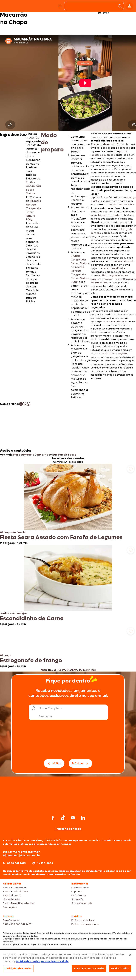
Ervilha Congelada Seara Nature (33, 187)
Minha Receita (11, 899)
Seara (72, 454)
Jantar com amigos (13, 613)
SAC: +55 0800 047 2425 (17, 924)
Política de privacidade (85, 924)
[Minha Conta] (129, 6)
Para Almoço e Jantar (29, 454)
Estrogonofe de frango (31, 660)
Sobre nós (77, 899)
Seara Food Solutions (15, 891)
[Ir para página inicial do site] (68, 807)
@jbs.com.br (11, 851)
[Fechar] (130, 955)
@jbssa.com (10, 855)
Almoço (5, 655)
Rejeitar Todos (120, 968)
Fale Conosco (11, 920)
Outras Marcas (80, 887)
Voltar (57, 763)
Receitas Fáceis (56, 454)
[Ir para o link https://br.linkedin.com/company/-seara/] (83, 818)
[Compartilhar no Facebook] (21, 404)
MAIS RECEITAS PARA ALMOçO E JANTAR (68, 670)
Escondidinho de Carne (32, 618)
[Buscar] (120, 6)
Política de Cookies (28, 961)
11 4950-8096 (45, 863)
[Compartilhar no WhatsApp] (28, 404)
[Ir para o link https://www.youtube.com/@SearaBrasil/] (73, 817)
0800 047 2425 (16, 863)
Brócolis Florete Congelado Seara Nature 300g (33, 210)
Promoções (10, 907)
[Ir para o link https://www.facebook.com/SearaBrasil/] (53, 818)
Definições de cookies (18, 968)
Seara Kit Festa (12, 895)
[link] (68, 504)
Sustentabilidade (81, 903)
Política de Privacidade (55, 961)
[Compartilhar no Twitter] (25, 404)
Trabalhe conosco (68, 829)
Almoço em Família (13, 532)
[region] (68, 962)
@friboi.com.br (30, 851)
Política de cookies (82, 920)
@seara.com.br (30, 855)
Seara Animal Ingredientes (18, 903)
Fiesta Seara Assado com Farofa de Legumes (61, 537)
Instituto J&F (78, 895)
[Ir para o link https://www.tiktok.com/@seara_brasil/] (63, 817)
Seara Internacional (14, 887)
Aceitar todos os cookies (89, 968)
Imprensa (77, 891)
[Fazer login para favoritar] (130, 469)
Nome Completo (50, 708)
